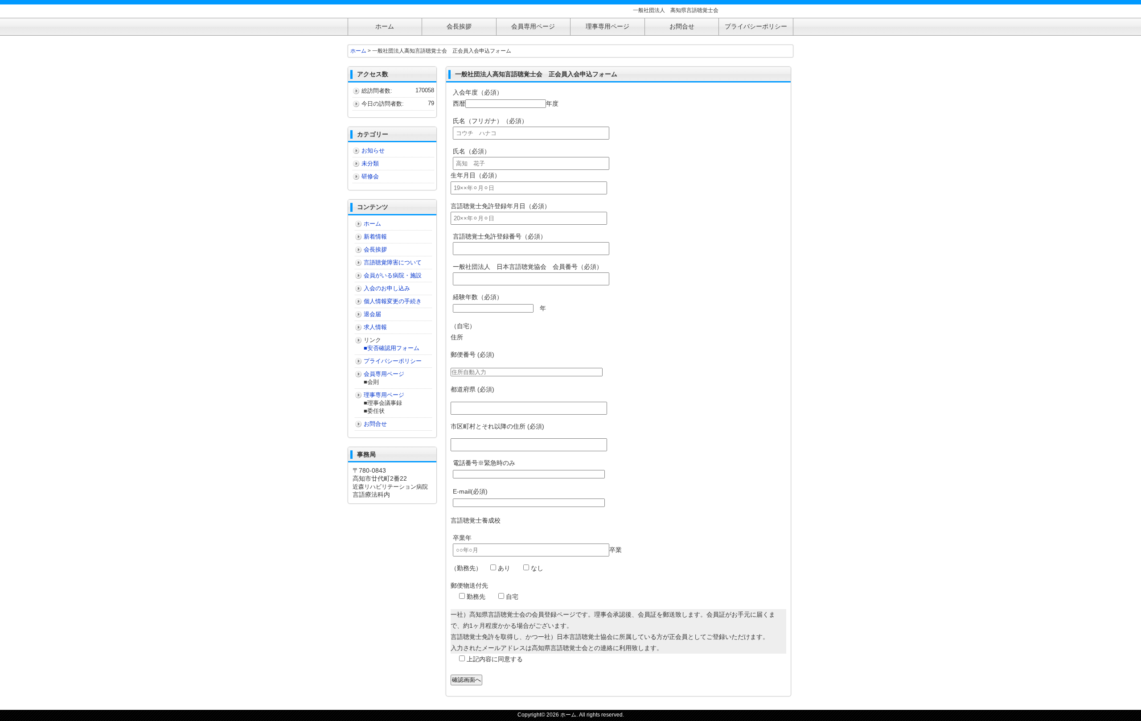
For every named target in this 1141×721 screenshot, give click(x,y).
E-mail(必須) (470, 491)
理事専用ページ (384, 394)
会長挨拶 (375, 249)
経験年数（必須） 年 (499, 302)
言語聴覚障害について (393, 262)
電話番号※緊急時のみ (484, 462)
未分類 (370, 163)
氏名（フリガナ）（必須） (490, 120)
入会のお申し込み (387, 288)
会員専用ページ (384, 374)
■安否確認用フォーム (391, 348)
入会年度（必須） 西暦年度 (505, 98)
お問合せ (375, 423)
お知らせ (373, 150)
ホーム (358, 51)
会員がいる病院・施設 (393, 275)
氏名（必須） (471, 151)
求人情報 (375, 327)
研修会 (370, 176)
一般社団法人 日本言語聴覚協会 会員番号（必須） (528, 266)
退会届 (372, 314)
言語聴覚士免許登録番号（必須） (499, 236)
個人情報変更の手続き (393, 301)
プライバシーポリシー (393, 361)
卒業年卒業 (537, 543)
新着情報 (375, 236)
